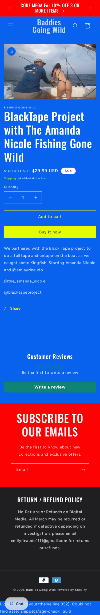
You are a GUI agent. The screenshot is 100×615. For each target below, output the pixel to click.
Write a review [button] (49, 387)
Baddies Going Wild (41, 590)
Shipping (10, 178)
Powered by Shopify (72, 590)
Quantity (11, 187)
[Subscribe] (83, 469)
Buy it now (50, 232)
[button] (11, 26)
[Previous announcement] (10, 8)
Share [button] (15, 308)
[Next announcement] (90, 8)
